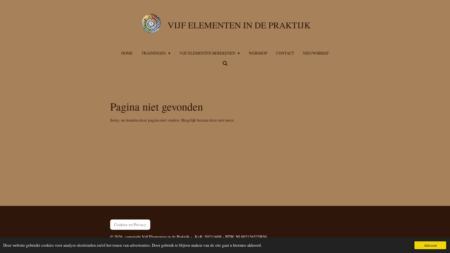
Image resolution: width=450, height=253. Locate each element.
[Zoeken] (225, 63)
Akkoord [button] (430, 245)
